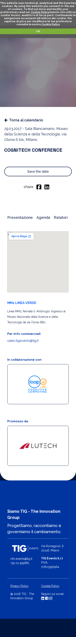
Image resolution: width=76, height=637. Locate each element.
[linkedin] (46, 187)
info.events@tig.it (21, 558)
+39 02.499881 (19, 563)
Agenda (43, 217)
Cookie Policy (40, 12)
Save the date (38, 171)
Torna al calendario (26, 120)
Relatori (61, 217)
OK (38, 31)
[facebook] (38, 187)
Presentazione (20, 217)
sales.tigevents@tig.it (23, 341)
